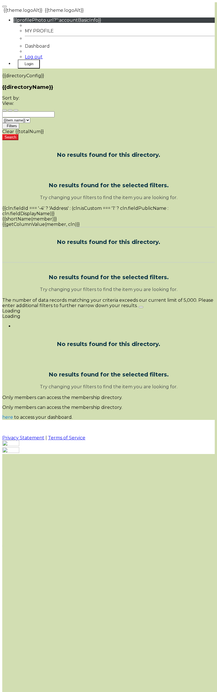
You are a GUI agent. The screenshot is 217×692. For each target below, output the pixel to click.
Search (10, 137)
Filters (12, 126)
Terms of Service (66, 437)
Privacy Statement (23, 437)
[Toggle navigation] (4, 6)
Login (29, 64)
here (7, 417)
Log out (34, 56)
